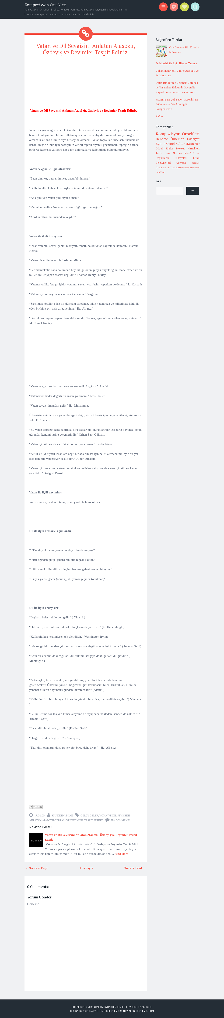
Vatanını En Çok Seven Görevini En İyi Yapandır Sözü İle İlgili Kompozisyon (177, 104)
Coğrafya (181, 162)
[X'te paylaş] (37, 807)
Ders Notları (173, 153)
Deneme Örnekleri (170, 139)
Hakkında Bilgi (62, 815)
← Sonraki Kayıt (36, 868)
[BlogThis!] (34, 807)
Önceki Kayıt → (135, 868)
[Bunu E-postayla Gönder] (31, 807)
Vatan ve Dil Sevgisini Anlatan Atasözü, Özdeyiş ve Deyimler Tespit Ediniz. (85, 49)
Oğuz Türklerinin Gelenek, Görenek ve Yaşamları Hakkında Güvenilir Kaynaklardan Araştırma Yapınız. (177, 87)
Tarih (159, 153)
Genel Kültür (175, 143)
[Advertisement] (85, 83)
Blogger (147, 1007)
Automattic (90, 1011)
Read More (121, 854)
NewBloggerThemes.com (138, 1011)
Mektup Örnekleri (188, 148)
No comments (121, 820)
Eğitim (160, 143)
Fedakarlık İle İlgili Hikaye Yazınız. (177, 63)
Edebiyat (193, 139)
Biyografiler (193, 143)
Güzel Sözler (164, 148)
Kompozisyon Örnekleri (45, 5)
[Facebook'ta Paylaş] (41, 807)
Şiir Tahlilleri (173, 167)
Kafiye (159, 116)
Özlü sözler (89, 815)
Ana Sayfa (86, 868)
